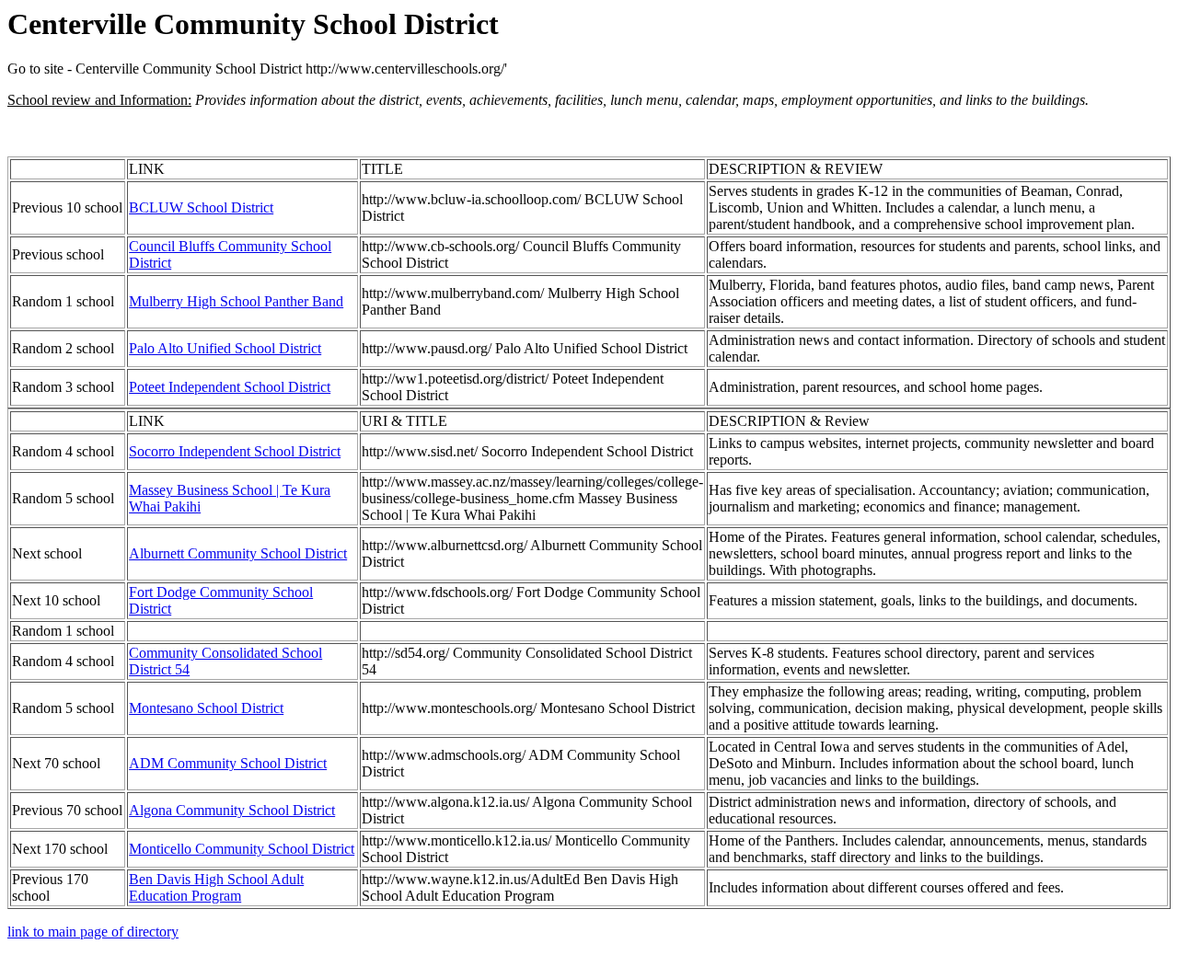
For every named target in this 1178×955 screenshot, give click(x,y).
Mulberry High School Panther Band (236, 301)
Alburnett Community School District (238, 553)
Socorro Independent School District (235, 451)
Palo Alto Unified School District (225, 348)
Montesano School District (206, 708)
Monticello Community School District (241, 849)
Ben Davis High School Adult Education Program (216, 887)
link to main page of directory (93, 931)
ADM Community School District (228, 763)
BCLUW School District (201, 207)
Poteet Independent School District (229, 387)
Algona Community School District (232, 810)
